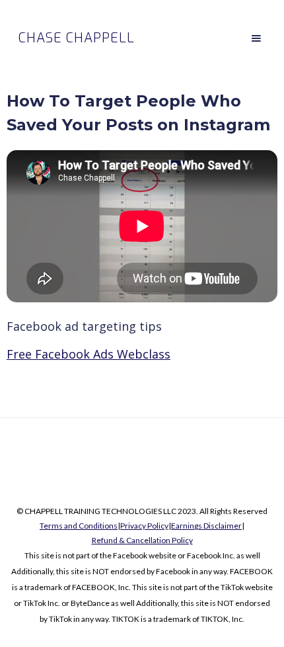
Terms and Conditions (79, 526)
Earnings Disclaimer (206, 526)
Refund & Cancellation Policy (142, 540)
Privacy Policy (144, 526)
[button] (256, 38)
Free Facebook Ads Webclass (88, 354)
